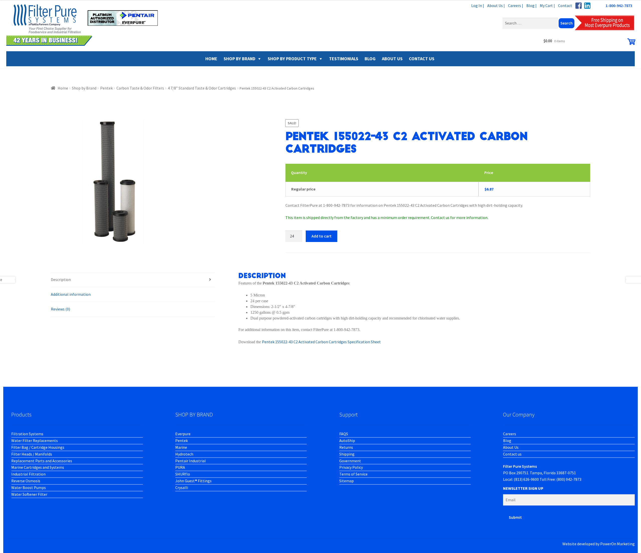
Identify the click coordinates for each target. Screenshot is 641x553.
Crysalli (181, 487)
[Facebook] (578, 5)
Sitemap (346, 480)
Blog (507, 440)
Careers (509, 433)
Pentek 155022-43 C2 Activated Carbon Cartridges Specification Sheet (321, 341)
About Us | (496, 5)
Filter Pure (85, 25)
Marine (181, 447)
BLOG (370, 59)
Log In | (477, 5)
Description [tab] (61, 279)
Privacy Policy (351, 467)
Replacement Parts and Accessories (41, 460)
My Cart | (547, 5)
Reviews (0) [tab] (60, 309)
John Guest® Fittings (193, 480)
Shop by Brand (239, 59)
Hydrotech (184, 454)
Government (350, 460)
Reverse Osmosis (25, 480)
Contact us (512, 454)
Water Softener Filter (29, 494)
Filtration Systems (27, 433)
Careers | (515, 5)
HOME (211, 59)
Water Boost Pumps (28, 487)
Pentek (106, 88)
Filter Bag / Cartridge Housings (37, 447)
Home (63, 88)
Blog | (531, 5)
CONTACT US (421, 59)
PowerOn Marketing (617, 543)
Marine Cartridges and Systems (37, 467)
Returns (346, 447)
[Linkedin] (587, 5)
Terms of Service (353, 474)
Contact (565, 5)
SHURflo (182, 474)
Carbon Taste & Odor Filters (140, 88)
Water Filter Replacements (34, 440)
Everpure (183, 433)
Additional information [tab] (71, 294)
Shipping (347, 454)
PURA (180, 467)
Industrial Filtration (28, 474)
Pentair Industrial (190, 460)
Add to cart (321, 236)
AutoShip (347, 440)
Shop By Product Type (292, 59)
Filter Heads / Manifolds (31, 454)
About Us (511, 447)
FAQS (343, 433)
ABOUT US (392, 59)
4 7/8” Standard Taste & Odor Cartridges (202, 88)
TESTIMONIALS (343, 59)
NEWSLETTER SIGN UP (523, 488)
